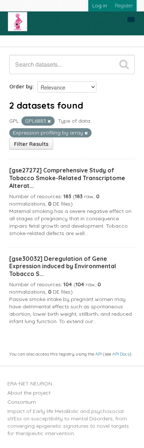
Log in (99, 5)
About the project (29, 392)
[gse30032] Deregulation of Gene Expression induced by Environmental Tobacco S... (62, 266)
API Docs (121, 354)
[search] (124, 64)
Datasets (19, 41)
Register (124, 5)
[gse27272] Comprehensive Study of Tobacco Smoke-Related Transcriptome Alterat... (67, 178)
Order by (20, 86)
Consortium (21, 402)
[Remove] (49, 121)
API (98, 354)
